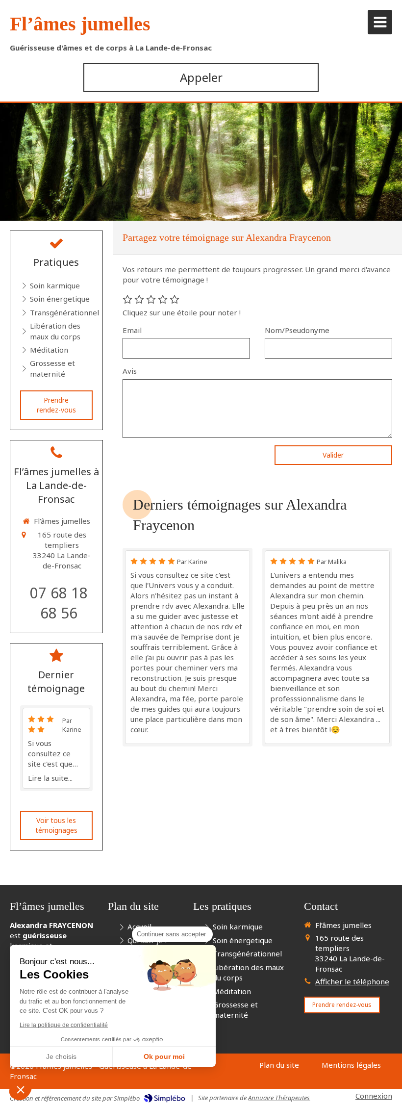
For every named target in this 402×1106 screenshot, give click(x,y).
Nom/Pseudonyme (297, 330)
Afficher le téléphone (352, 981)
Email (132, 330)
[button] (20, 1089)
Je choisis (61, 1056)
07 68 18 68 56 (59, 603)
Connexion (373, 1096)
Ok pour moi (164, 1056)
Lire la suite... (50, 778)
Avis (130, 371)
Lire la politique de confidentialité (64, 1025)
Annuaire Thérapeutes (279, 1097)
